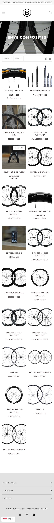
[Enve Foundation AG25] (40, 357)
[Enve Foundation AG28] (14, 434)
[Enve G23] (14, 357)
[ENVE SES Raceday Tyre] (40, 196)
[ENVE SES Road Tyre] (14, 76)
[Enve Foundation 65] (14, 277)
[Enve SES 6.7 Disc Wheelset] (14, 317)
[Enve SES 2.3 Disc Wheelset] (40, 317)
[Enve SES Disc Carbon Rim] (14, 117)
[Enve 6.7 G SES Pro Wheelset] (14, 394)
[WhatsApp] (34, 516)
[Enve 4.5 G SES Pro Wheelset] (40, 277)
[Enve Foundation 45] (40, 157)
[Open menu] (6, 13)
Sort (17, 59)
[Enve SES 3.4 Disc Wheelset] (40, 238)
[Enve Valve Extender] (40, 76)
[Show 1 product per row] (46, 58)
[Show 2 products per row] (50, 58)
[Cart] (48, 13)
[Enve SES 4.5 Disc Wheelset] (40, 117)
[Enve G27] (40, 394)
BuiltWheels (14, 509)
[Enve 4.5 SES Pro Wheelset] (14, 196)
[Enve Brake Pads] (14, 238)
